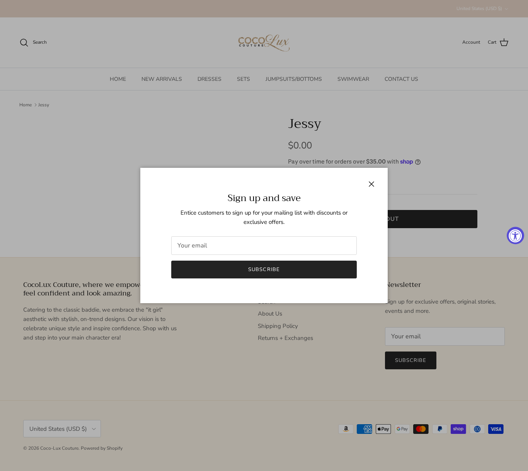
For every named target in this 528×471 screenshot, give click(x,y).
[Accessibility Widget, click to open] (515, 235)
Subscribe (263, 269)
